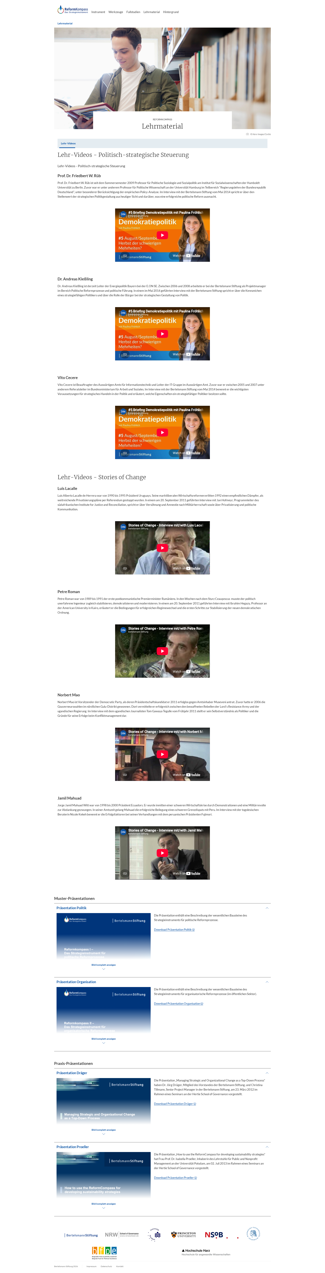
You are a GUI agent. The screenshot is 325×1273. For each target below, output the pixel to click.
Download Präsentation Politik (173, 929)
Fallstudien (133, 12)
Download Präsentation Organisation (177, 1003)
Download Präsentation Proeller (174, 1177)
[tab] (68, 143)
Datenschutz (106, 1266)
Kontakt (119, 1266)
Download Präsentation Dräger (173, 1103)
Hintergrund (171, 12)
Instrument (98, 12)
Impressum (91, 1266)
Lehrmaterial (152, 12)
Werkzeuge (116, 12)
